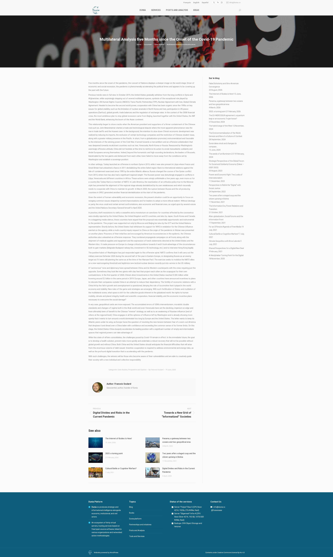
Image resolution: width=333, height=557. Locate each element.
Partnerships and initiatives (140, 525)
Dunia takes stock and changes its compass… (223, 145)
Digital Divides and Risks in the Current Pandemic (178, 470)
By (156, 370)
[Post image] (95, 442)
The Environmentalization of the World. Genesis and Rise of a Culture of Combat (225, 134)
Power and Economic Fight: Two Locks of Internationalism (225, 176)
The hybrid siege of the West (220, 126)
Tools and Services (137, 536)
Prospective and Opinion (137, 370)
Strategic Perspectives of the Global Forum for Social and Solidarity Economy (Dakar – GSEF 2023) (226, 164)
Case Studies (122, 370)
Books (131, 513)
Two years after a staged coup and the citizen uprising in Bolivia (179, 455)
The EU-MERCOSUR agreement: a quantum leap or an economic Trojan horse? (227, 117)
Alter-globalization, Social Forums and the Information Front (226, 218)
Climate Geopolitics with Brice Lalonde (224, 241)
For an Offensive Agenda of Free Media (225, 227)
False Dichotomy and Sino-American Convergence (224, 85)
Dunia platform (135, 519)
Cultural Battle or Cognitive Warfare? (121, 468)
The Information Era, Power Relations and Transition (226, 207)
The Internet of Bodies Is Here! (118, 438)
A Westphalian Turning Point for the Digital (226, 255)
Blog (131, 507)
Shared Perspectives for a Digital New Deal (226, 248)
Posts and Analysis (137, 530)
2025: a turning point (114, 453)
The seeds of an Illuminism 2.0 (221, 154)
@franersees (216, 510)
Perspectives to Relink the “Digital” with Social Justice (225, 186)
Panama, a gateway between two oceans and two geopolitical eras (176, 440)
